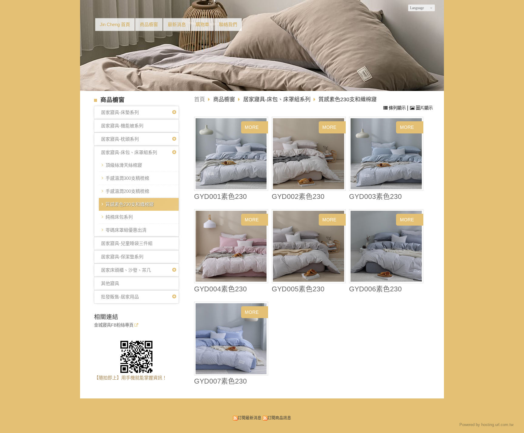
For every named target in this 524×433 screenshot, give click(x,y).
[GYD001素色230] (231, 154)
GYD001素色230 (220, 196)
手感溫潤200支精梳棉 (127, 191)
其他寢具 (110, 283)
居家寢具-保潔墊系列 (122, 256)
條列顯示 (397, 108)
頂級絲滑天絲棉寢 (124, 165)
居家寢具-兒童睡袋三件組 (127, 243)
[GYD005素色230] (308, 246)
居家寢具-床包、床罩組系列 (129, 152)
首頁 (199, 99)
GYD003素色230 (375, 196)
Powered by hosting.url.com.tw (486, 424)
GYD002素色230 (298, 196)
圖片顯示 (424, 108)
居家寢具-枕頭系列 (120, 139)
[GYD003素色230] (386, 154)
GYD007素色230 (220, 381)
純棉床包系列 (119, 217)
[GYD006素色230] (386, 246)
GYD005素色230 (298, 289)
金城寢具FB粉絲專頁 (113, 325)
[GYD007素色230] (231, 338)
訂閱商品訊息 (279, 417)
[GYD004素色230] (231, 246)
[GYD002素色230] (308, 154)
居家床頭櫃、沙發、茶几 (126, 270)
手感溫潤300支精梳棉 (127, 178)
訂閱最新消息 (249, 417)
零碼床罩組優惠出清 (126, 230)
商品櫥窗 (225, 99)
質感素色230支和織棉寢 (130, 204)
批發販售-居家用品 (120, 296)
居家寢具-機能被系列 (122, 125)
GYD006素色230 (375, 289)
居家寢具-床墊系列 (120, 112)
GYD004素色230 (220, 289)
